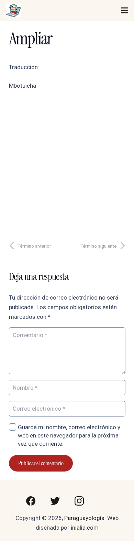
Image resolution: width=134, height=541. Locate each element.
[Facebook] (31, 501)
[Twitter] (55, 501)
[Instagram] (79, 501)
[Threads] (103, 501)
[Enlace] (13, 10)
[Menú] (124, 10)
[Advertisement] (67, 163)
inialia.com (85, 527)
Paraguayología (84, 518)
